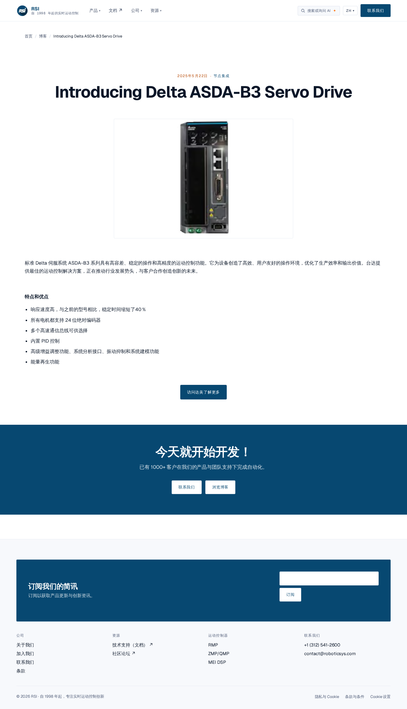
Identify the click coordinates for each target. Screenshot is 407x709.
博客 (43, 36)
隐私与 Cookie (327, 696)
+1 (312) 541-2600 (322, 645)
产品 (94, 10)
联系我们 (375, 10)
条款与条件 (354, 696)
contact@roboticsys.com (330, 653)
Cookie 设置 (380, 696)
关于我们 (25, 645)
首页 (28, 36)
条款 (20, 671)
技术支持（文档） (132, 645)
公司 (136, 10)
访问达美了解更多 (203, 392)
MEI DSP (217, 662)
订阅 (290, 594)
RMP (213, 645)
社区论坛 (124, 653)
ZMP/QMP (218, 653)
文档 (116, 10)
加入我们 (25, 653)
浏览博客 (220, 487)
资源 (155, 10)
